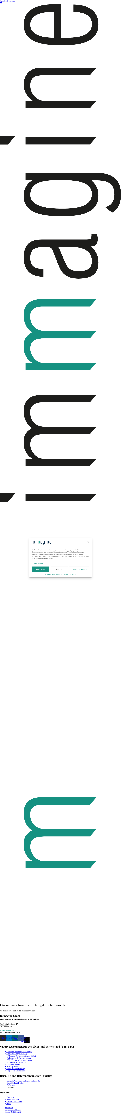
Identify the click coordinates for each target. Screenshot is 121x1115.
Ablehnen (59, 569)
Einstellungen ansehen (79, 569)
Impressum (73, 574)
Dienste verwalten (38, 563)
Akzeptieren (40, 569)
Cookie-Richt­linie (50, 574)
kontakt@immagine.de (8, 1030)
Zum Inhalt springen (7, 1)
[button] (88, 542)
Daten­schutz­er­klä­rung (62, 574)
